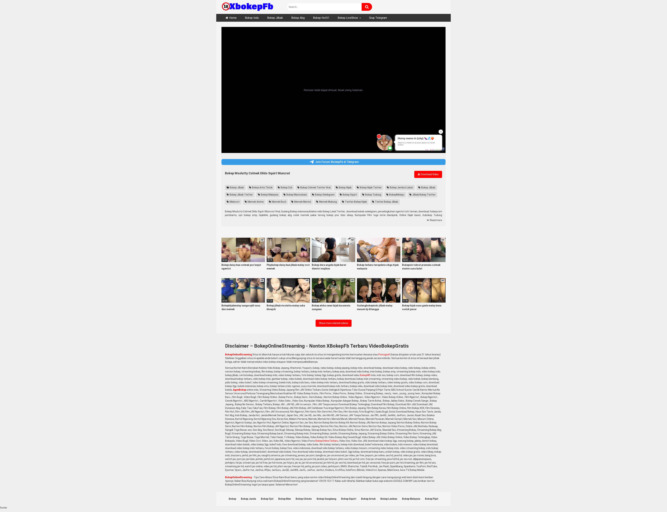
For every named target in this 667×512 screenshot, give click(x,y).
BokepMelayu (396, 194)
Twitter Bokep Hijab (355, 201)
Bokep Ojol (267, 498)
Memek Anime (255, 201)
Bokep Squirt (349, 194)
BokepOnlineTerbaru (326, 440)
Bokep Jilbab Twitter (241, 194)
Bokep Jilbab (275, 17)
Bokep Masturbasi (296, 194)
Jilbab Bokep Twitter (423, 194)
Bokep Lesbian (388, 498)
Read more (435, 220)
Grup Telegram (378, 17)
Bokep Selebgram (324, 194)
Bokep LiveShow (348, 17)
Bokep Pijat (431, 498)
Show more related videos (333, 323)
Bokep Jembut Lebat (401, 187)
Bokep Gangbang (326, 498)
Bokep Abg (298, 17)
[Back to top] (655, 501)
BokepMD (365, 375)
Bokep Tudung (373, 194)
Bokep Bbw (284, 498)
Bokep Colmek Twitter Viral (315, 187)
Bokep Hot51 (321, 17)
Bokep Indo (252, 17)
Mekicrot (234, 201)
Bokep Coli (286, 187)
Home (233, 17)
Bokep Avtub (368, 498)
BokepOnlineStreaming (238, 354)
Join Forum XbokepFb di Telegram (337, 162)
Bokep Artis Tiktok (262, 187)
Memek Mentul (302, 201)
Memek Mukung (328, 201)
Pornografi (384, 354)
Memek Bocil (278, 201)
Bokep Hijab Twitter (370, 187)
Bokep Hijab (345, 187)
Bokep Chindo (304, 498)
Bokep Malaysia (269, 194)
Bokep (232, 498)
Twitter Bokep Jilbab (386, 201)
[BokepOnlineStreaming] (247, 7)
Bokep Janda (248, 498)
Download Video (429, 174)
